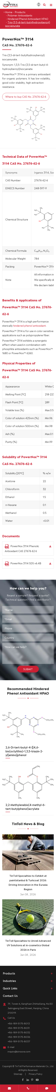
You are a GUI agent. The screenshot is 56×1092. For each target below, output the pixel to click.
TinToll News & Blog (28, 823)
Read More (28, 867)
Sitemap (18, 1073)
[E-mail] (9, 1088)
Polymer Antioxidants (20, 15)
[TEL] (28, 1088)
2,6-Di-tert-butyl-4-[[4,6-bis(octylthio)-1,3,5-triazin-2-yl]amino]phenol (24, 751)
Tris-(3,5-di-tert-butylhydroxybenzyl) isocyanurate (27, 23)
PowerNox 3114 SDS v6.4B (25, 563)
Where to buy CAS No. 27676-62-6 (25, 96)
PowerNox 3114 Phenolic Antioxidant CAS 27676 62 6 (22, 548)
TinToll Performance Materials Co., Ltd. (34, 1066)
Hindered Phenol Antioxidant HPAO (28, 18)
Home (8, 12)
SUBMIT (28, 669)
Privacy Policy (35, 1073)
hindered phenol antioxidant (29, 325)
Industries (9, 981)
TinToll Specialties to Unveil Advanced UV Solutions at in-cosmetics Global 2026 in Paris (28, 945)
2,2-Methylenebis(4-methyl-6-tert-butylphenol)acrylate (25, 806)
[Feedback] (46, 1088)
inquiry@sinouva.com (19, 1051)
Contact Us (10, 995)
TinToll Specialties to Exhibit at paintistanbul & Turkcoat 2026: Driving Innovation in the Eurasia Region (28, 882)
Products (20, 12)
